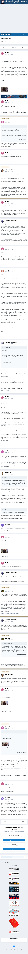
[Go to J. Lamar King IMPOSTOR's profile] (2, 221)
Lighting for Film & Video (12, 42)
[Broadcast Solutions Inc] (14, 889)
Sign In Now (14, 848)
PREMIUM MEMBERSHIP (14, 938)
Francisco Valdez (9, 450)
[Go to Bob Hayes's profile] (2, 525)
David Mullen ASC (9, 169)
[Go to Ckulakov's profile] (2, 53)
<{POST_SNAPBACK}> (21, 139)
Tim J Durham (8, 121)
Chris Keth (7, 590)
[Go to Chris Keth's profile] (2, 591)
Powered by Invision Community (14, 952)
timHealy (7, 270)
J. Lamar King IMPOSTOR (11, 220)
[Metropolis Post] (14, 869)
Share (7, 857)
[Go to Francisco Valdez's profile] (2, 451)
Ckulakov (4, 41)
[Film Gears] (14, 903)
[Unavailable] (4, 88)
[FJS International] (14, 873)
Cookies (20, 949)
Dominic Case (8, 472)
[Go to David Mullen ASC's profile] (2, 170)
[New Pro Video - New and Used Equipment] (14, 878)
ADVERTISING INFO (14, 940)
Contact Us (15, 949)
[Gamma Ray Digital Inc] (14, 883)
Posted (9, 54)
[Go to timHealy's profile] (2, 271)
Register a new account (14, 840)
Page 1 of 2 (14, 47)
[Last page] (26, 48)
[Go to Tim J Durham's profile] (2, 122)
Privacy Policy (9, 949)
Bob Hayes (7, 524)
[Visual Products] (14, 896)
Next (23, 47)
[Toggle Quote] (3, 126)
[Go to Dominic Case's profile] (2, 473)
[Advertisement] (14, 18)
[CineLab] (14, 912)
